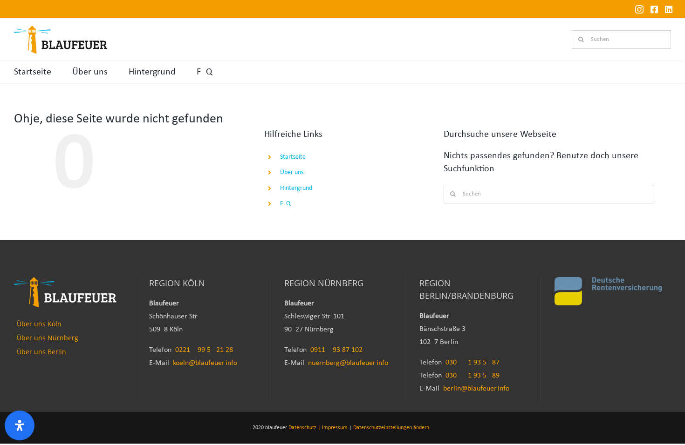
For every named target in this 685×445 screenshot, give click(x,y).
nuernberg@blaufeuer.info (348, 363)
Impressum (335, 428)
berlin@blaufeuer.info (476, 388)
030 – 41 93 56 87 (472, 362)
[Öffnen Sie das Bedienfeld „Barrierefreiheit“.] (19, 425)
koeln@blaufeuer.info (205, 363)
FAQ (204, 72)
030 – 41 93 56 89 (472, 375)
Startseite (32, 72)
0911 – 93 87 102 (336, 350)
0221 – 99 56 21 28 (204, 350)
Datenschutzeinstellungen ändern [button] (391, 428)
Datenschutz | (304, 428)
